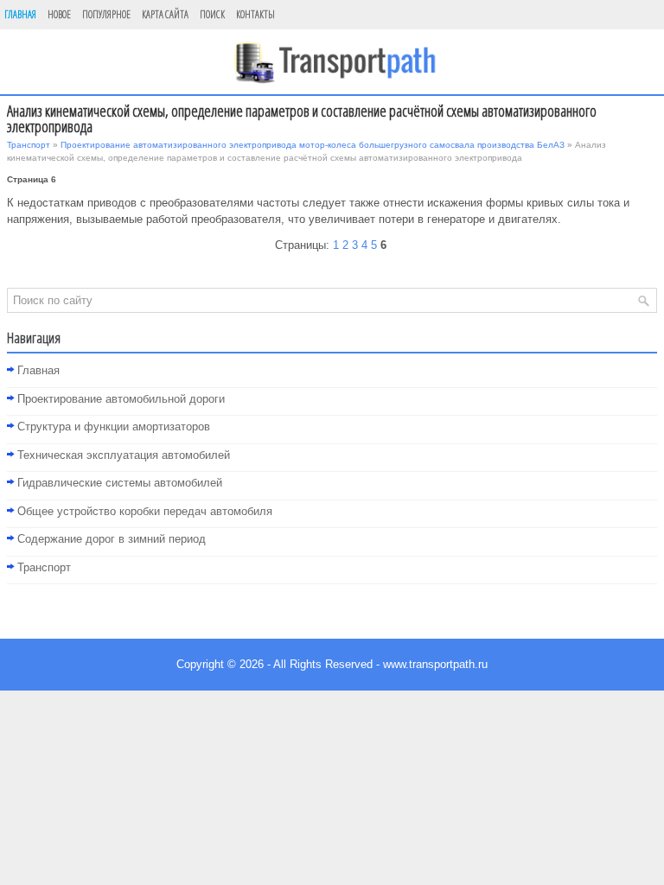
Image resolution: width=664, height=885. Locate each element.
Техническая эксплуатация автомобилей (123, 455)
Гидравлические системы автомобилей (119, 482)
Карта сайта (165, 14)
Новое (59, 14)
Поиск (212, 14)
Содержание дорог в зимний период (111, 538)
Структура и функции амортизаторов (113, 426)
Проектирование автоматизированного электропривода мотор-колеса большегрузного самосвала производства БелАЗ (313, 145)
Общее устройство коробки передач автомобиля (144, 511)
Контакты (255, 14)
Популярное (106, 14)
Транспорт (28, 145)
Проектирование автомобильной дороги (121, 398)
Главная (20, 14)
